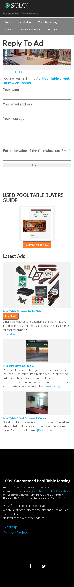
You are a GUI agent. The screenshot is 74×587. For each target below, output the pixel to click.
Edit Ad (19, 72)
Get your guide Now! (37, 244)
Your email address (17, 104)
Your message (13, 118)
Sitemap (10, 526)
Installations (25, 22)
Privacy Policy (15, 532)
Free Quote (53, 29)
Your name (11, 89)
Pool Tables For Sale (30, 29)
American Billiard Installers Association (47, 491)
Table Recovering (47, 22)
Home (8, 22)
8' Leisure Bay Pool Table (18, 365)
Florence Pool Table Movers (20, 13)
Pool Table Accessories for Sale (22, 311)
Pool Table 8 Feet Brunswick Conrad (25, 418)
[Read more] (12, 334)
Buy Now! (10, 316)
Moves (9, 29)
